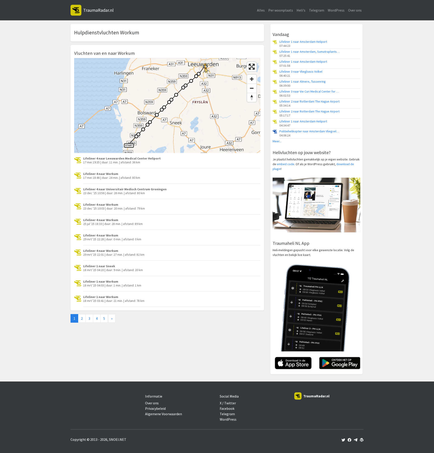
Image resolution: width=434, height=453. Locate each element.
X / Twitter (228, 403)
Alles (261, 10)
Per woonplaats (280, 10)
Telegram (316, 10)
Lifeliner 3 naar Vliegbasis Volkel (300, 72)
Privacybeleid (155, 408)
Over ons (355, 10)
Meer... (277, 141)
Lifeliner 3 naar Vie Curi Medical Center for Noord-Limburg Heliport (309, 91)
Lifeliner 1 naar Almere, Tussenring (302, 81)
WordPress (336, 10)
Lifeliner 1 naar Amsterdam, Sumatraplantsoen (309, 52)
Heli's (301, 10)
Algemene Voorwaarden (163, 414)
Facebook (227, 408)
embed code (285, 164)
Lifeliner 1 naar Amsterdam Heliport (303, 42)
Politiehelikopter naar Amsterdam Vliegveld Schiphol (309, 131)
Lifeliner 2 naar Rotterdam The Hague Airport (309, 101)
